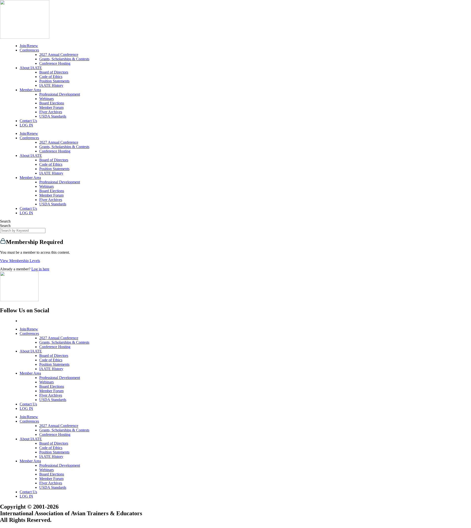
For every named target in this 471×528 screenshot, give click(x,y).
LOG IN (26, 125)
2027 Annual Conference (58, 54)
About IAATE (31, 68)
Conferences (29, 50)
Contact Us (28, 121)
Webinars (46, 99)
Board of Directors (53, 72)
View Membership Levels (20, 261)
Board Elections (51, 103)
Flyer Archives (50, 112)
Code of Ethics (50, 77)
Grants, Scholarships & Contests (64, 59)
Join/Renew (29, 46)
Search (5, 221)
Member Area (30, 90)
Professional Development (59, 94)
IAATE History (51, 85)
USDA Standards (52, 116)
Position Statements (54, 81)
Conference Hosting (54, 63)
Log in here (40, 269)
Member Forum (51, 107)
